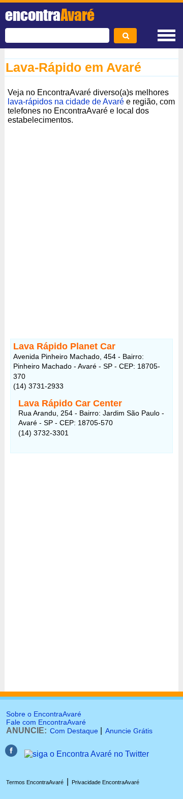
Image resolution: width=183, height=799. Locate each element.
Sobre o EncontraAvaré (43, 714)
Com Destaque (74, 731)
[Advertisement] (91, 219)
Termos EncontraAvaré (35, 782)
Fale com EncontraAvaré (46, 722)
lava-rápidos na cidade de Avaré (66, 101)
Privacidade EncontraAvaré (105, 782)
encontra (50, 14)
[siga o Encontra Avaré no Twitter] (86, 754)
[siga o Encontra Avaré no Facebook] (11, 754)
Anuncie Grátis (128, 731)
